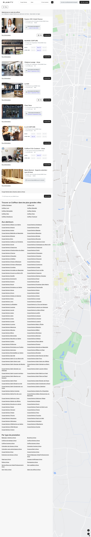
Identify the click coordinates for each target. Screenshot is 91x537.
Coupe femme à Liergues (34, 316)
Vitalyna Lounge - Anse (32, 62)
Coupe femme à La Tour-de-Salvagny (37, 304)
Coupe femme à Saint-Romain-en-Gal (12, 383)
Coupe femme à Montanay (34, 333)
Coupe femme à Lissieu (8, 321)
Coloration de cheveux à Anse (10, 446)
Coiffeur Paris (31, 214)
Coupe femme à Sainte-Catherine (36, 386)
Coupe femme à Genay (33, 290)
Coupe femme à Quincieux (9, 350)
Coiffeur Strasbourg (7, 216)
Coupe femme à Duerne (8, 281)
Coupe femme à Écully (33, 281)
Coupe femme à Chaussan (34, 259)
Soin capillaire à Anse (33, 465)
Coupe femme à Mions (8, 333)
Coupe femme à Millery (33, 330)
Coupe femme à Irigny (8, 298)
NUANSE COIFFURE (31, 41)
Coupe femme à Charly (33, 250)
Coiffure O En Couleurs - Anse (34, 148)
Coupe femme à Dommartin (9, 279)
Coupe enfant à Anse (33, 449)
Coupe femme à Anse (7, 452)
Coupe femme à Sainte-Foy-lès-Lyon (12, 394)
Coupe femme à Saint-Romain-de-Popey (38, 380)
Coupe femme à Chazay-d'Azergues (11, 261)
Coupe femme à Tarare (8, 407)
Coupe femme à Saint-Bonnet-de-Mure (37, 355)
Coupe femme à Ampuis (8, 227)
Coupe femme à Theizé (8, 412)
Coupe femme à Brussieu (34, 239)
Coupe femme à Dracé (33, 279)
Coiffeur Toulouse (32, 216)
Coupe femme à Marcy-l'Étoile (35, 324)
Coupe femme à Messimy (34, 327)
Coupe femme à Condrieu (9, 267)
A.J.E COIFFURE (29, 127)
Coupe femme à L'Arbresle (34, 301)
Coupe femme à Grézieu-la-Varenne (11, 296)
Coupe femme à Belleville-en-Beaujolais (12, 233)
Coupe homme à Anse (33, 452)
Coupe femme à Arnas (33, 227)
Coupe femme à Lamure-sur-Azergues (37, 307)
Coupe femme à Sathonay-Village (36, 398)
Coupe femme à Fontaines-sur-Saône (12, 287)
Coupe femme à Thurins (8, 415)
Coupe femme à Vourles (33, 427)
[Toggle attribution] (89, 536)
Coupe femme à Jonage (33, 298)
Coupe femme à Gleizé (33, 293)
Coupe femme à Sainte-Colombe (10, 391)
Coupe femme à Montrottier (9, 335)
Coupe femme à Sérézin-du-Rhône (11, 401)
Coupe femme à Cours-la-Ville (35, 270)
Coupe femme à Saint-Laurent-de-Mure (12, 373)
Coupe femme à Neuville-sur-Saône (11, 338)
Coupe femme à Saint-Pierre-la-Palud (37, 376)
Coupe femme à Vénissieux (9, 421)
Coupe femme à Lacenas (8, 307)
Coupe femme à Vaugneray (9, 418)
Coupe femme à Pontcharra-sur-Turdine (12, 347)
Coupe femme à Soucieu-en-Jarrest (11, 404)
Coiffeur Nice (5, 214)
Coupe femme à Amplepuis (34, 224)
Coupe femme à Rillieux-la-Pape (36, 350)
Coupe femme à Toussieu (34, 415)
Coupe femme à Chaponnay (9, 247)
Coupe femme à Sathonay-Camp (10, 398)
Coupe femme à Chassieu (34, 256)
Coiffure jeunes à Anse (33, 443)
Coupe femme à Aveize (8, 230)
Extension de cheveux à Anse (10, 455)
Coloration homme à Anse (34, 446)
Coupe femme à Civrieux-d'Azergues (12, 264)
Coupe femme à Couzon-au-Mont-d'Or (12, 273)
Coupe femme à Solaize (33, 401)
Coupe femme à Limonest (34, 318)
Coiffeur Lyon (5, 208)
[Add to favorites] (21, 20)
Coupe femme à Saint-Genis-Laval (11, 361)
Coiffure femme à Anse (33, 440)
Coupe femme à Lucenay (8, 324)
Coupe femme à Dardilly (8, 276)
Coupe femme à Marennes (9, 327)
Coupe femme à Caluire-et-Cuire (36, 241)
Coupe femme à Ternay (33, 410)
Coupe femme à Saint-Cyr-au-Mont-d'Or (13, 358)
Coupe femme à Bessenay (34, 233)
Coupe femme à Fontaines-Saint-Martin (38, 284)
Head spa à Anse (6, 459)
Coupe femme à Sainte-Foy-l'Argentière (37, 391)
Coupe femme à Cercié (8, 244)
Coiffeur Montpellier (7, 211)
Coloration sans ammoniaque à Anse (12, 449)
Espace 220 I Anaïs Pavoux (33, 19)
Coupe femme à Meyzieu (8, 330)
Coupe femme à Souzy (33, 404)
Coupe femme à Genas (8, 290)
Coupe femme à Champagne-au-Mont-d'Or (39, 244)
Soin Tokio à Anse (6, 469)
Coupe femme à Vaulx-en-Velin (35, 418)
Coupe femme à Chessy (33, 261)
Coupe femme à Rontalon (34, 353)
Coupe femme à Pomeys (33, 344)
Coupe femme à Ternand (8, 410)
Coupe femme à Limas (8, 318)
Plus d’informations (6, 35)
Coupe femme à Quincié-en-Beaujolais (37, 347)
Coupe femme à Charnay (8, 253)
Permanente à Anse (32, 462)
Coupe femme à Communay (34, 264)
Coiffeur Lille (30, 205)
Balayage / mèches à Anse (9, 437)
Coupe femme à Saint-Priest (9, 380)
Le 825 (26, 84)
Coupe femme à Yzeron (8, 429)
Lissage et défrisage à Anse (34, 459)
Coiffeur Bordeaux (7, 205)
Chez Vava (28, 105)
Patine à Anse (5, 462)
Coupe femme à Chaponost (34, 247)
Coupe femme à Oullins (8, 341)
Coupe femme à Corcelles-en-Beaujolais (13, 270)
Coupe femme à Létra (7, 316)
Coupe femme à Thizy (33, 412)
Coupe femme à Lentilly (33, 313)
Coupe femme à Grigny (33, 296)
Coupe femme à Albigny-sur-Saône (11, 224)
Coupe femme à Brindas (33, 236)
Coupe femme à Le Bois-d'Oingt (35, 310)
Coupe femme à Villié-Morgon (10, 427)
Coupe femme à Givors (8, 293)
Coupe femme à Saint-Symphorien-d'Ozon (38, 383)
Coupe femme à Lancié (8, 310)
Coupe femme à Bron (7, 239)
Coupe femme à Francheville (35, 287)
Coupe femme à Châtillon (8, 259)
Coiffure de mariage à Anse (9, 440)
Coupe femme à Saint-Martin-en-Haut (37, 373)
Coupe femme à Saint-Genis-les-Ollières (38, 361)
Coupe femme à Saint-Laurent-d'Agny (37, 369)
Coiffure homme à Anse (8, 443)
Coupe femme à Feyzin (8, 284)
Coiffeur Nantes (31, 211)
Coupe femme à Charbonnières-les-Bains (13, 250)
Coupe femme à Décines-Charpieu (36, 276)
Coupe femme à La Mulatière (9, 304)
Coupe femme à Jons (7, 301)
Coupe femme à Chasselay (9, 256)
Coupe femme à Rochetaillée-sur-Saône (12, 353)
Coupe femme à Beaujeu (33, 230)
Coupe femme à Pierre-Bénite (35, 341)
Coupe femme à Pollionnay (9, 344)
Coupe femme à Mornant (34, 335)
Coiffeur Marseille (32, 208)
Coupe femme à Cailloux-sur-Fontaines (12, 241)
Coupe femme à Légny (8, 313)
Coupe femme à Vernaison (34, 421)
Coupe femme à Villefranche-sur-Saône (12, 424)
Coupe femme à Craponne (34, 273)
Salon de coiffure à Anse (33, 469)
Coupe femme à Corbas (33, 267)
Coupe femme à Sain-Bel (8, 355)
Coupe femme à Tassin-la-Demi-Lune (37, 407)
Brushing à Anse (31, 437)
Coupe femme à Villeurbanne (35, 424)
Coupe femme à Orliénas (34, 338)
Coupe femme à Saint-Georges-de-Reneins (13, 364)
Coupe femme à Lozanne (34, 321)
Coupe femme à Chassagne (34, 253)
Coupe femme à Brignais (8, 236)
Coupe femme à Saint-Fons (34, 358)
